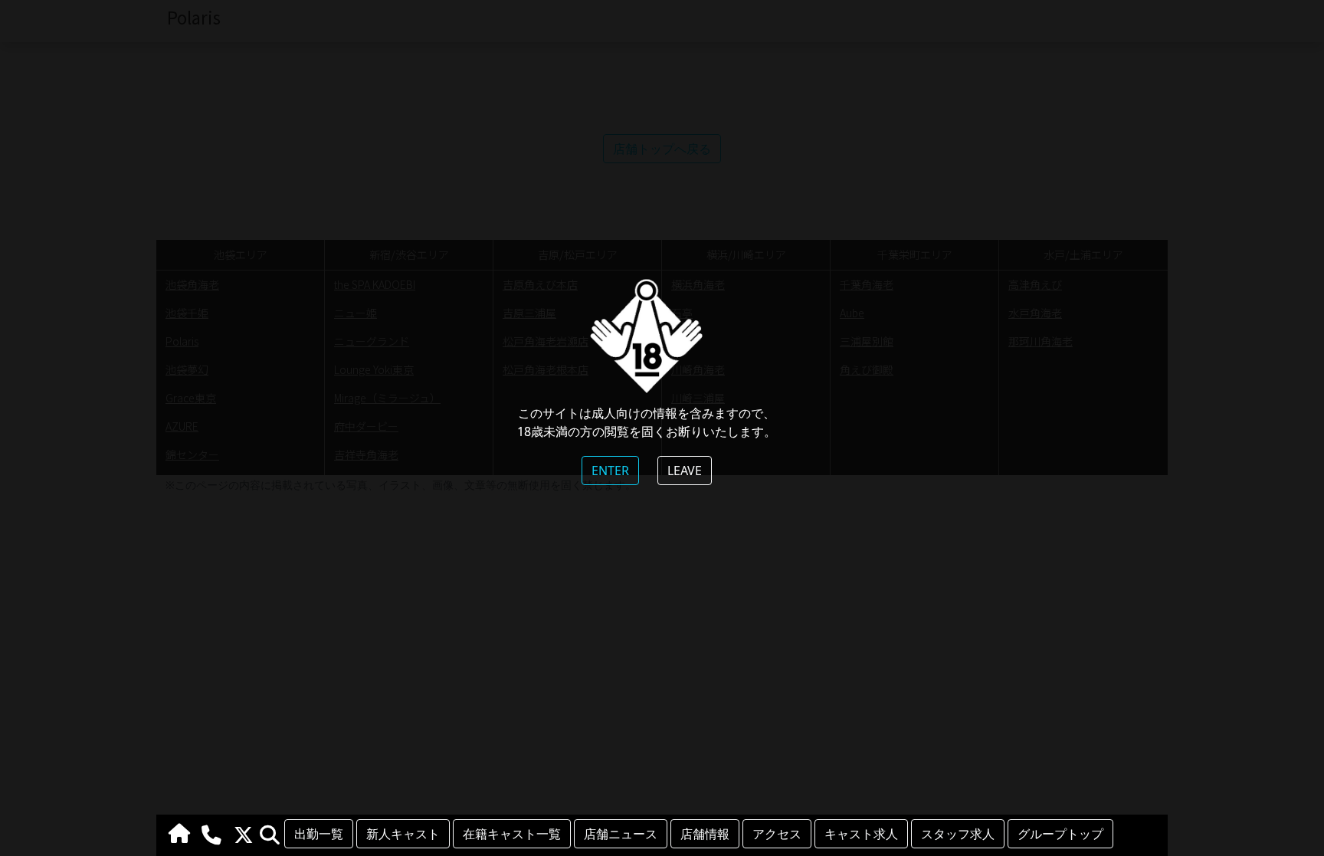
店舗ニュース (620, 833)
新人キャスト (403, 833)
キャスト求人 (861, 833)
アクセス (776, 833)
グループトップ (1060, 833)
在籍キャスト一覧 (512, 833)
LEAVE (684, 470)
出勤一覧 (318, 833)
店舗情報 (704, 833)
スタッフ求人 (958, 833)
